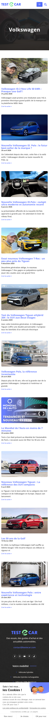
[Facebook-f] (15, 656)
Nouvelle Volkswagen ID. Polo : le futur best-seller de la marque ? (24, 147)
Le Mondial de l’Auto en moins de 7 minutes (22, 429)
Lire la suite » (6, 106)
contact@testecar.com (24, 647)
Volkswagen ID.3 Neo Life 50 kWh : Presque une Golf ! (21, 90)
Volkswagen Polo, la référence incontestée (19, 373)
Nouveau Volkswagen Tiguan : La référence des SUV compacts (20, 483)
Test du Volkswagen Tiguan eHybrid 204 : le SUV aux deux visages (22, 316)
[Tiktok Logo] (34, 656)
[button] (45, 5)
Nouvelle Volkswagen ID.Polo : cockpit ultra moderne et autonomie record (23, 203)
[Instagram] (20, 656)
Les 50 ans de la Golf (13, 538)
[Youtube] (24, 656)
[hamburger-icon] (39, 4)
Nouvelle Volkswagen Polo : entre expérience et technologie (21, 594)
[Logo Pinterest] (29, 656)
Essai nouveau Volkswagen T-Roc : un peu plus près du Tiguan (23, 260)
